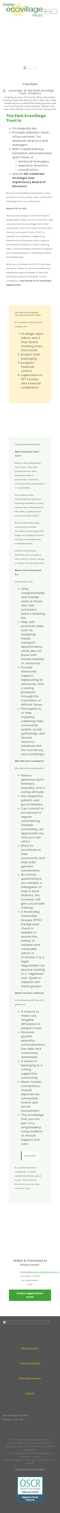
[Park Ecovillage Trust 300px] (23, 4)
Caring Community (30, 1363)
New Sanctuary (30, 1348)
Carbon (30, 1393)
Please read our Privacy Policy (30, 1469)
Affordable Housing (30, 1378)
